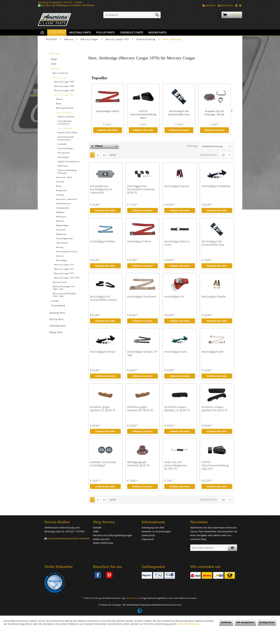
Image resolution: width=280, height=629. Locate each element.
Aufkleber (60, 212)
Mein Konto (226, 5)
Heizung (59, 247)
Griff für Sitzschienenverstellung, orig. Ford (215, 465)
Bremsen (60, 221)
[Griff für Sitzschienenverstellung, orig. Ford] (217, 450)
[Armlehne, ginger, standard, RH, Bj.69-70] (142, 395)
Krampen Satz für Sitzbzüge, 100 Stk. (214, 113)
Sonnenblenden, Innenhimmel (65, 122)
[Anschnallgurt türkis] (179, 339)
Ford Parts (54, 53)
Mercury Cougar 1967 (64, 81)
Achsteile (60, 181)
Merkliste (210, 5)
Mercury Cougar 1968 (64, 86)
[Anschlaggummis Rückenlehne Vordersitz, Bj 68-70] (142, 174)
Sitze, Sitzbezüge (65, 128)
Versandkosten (132, 598)
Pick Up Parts (56, 319)
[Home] (42, 32)
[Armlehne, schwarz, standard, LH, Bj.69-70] (179, 395)
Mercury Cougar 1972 (64, 269)
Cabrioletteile (62, 242)
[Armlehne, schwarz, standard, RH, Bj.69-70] (217, 395)
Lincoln (55, 300)
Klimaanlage (61, 260)
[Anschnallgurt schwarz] (105, 339)
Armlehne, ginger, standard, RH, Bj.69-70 (140, 408)
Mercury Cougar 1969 (64, 90)
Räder (58, 103)
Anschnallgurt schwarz (102, 351)
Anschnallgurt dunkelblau (216, 186)
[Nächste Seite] (98, 154)
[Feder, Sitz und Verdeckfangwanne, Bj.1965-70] (179, 450)
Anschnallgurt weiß (212, 351)
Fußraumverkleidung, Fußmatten (67, 171)
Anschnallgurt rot (174, 296)
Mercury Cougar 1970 (63, 94)
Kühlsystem (61, 216)
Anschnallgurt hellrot (107, 111)
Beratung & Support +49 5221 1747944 (60, 2)
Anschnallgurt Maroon (176, 186)
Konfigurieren (266, 622)
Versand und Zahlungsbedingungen (112, 535)
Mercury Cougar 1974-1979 (66, 277)
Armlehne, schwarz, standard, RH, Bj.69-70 (214, 408)
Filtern (99, 145)
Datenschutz (148, 535)
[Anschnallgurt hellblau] (105, 229)
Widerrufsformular (103, 542)
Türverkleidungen (65, 148)
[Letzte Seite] (104, 154)
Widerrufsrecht (101, 539)
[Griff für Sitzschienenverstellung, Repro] (143, 96)
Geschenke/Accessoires (66, 251)
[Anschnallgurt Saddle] (217, 284)
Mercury (55, 68)
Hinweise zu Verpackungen (156, 531)
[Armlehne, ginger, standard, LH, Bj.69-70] (105, 395)
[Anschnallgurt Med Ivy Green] (179, 229)
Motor (58, 186)
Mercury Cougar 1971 (64, 264)
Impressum (148, 539)
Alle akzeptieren (245, 622)
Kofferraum (63, 165)
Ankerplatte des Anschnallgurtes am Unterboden (101, 189)
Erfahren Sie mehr (108, 130)
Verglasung (61, 234)
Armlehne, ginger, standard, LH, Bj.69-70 (102, 408)
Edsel (54, 59)
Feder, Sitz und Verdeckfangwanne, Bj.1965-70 (175, 465)
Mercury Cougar (60, 77)
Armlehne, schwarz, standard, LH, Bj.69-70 (177, 408)
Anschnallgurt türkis (175, 351)
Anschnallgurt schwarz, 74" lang (142, 353)
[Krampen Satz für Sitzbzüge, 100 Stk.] (214, 96)
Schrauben (61, 229)
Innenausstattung (63, 112)
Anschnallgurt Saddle (214, 296)
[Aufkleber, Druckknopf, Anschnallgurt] (105, 450)
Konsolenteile (64, 152)
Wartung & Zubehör (65, 108)
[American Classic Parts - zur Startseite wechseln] (63, 19)
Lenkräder (62, 144)
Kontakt (97, 527)
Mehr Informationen (189, 623)
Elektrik (59, 99)
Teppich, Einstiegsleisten (69, 161)
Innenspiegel (63, 157)
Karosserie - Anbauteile (66, 199)
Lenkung (60, 194)
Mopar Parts (56, 332)
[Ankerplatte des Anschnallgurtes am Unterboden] (105, 174)
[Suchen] (157, 15)
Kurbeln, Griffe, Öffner (67, 132)
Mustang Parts (57, 312)
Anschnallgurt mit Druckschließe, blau (179, 113)
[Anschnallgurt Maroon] (179, 174)
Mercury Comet (60, 282)
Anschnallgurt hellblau (102, 241)
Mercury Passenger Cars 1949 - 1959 (64, 288)
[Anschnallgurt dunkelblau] (217, 174)
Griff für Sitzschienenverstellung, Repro (143, 114)
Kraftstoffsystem (63, 203)
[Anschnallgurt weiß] (217, 339)
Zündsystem (61, 190)
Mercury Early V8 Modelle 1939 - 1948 (64, 295)
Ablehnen (226, 622)
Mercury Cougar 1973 (64, 273)
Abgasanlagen (62, 225)
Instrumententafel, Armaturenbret (66, 138)
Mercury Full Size (60, 73)
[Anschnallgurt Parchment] (142, 284)
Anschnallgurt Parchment (141, 296)
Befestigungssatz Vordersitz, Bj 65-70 (138, 464)
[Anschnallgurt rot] (179, 284)
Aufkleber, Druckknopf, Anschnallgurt (103, 464)
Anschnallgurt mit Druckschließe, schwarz (103, 298)
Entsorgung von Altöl (153, 527)
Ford (53, 63)
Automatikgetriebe (64, 238)
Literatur (60, 256)
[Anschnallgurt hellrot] (107, 96)
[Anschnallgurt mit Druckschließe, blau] (178, 96)
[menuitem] (132, 15)
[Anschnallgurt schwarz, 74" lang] (142, 339)
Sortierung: (192, 145)
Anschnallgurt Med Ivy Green (176, 243)
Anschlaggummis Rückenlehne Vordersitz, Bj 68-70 (141, 189)
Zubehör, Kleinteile (66, 116)
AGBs (96, 531)
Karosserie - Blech (64, 177)
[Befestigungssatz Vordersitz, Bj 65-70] (142, 450)
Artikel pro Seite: (208, 154)
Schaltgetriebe (62, 207)
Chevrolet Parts (57, 325)
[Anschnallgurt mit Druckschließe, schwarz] (105, 284)
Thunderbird (58, 305)
